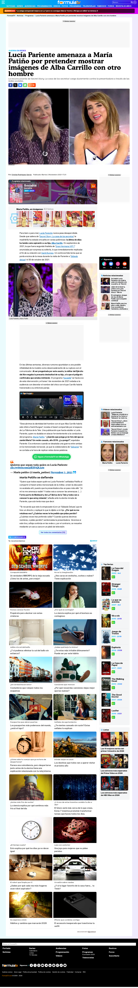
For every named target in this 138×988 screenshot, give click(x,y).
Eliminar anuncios (69, 21)
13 (33, 85)
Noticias (11, 6)
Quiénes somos (7, 972)
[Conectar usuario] (134, 2)
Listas (31, 953)
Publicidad (70, 972)
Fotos (65, 6)
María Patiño (38, 436)
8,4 (113, 622)
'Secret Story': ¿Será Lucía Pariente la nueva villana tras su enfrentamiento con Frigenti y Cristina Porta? (119, 423)
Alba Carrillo (57, 243)
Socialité (30, 185)
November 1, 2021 (62, 472)
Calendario (33, 950)
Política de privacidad (30, 972)
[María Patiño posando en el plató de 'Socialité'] (58, 227)
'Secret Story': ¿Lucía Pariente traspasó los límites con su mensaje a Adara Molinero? (119, 431)
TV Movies (33, 955)
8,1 (113, 654)
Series (20, 6)
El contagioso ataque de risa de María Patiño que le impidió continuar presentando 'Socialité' (119, 297)
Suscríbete (114, 956)
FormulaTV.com (7, 976)
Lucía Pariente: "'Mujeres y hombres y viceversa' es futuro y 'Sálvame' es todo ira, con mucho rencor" (119, 415)
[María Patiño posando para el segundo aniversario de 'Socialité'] (91, 227)
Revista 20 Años (123, 6)
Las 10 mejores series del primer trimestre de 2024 (112, 749)
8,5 (113, 672)
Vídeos (56, 6)
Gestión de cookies (58, 972)
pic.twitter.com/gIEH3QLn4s (27, 467)
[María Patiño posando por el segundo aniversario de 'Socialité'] (41, 227)
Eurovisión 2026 (88, 954)
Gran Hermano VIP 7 (65, 246)
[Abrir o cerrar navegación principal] (3, 2)
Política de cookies (44, 972)
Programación (44, 6)
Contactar (78, 972)
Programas (75, 6)
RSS (84, 972)
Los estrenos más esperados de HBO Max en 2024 (114, 793)
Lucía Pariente (46, 233)
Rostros (112, 948)
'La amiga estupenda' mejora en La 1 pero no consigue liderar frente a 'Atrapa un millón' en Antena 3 (51, 11)
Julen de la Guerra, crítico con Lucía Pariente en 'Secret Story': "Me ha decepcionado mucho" (119, 289)
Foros (111, 6)
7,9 (113, 688)
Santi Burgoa (47, 252)
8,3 (113, 577)
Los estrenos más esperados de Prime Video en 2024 (114, 771)
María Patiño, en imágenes (29, 209)
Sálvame (75, 446)
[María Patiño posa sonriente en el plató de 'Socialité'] (24, 227)
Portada (6, 948)
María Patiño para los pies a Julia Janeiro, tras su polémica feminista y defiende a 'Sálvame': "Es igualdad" (119, 306)
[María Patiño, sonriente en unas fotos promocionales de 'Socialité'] (74, 227)
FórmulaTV (11, 15)
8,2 (113, 640)
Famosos (101, 6)
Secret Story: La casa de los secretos (56, 236)
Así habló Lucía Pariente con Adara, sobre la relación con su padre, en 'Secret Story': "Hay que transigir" (119, 281)
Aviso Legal (17, 972)
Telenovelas (89, 6)
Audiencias (30, 6)
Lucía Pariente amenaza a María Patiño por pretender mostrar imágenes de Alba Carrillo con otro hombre (76, 15)
